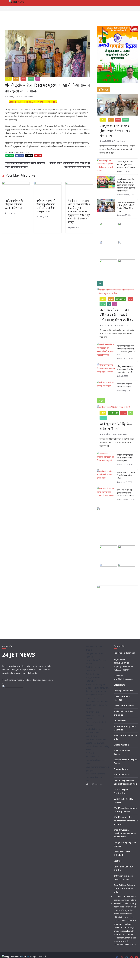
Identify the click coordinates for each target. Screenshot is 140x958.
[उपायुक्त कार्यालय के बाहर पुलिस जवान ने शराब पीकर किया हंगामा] (117, 104)
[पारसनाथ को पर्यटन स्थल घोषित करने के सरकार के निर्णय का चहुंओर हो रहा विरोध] (117, 291)
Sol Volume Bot (121, 866)
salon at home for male (96, 660)
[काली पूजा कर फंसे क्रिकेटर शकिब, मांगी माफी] (117, 407)
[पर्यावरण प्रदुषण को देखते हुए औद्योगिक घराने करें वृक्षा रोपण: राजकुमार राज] (47, 183)
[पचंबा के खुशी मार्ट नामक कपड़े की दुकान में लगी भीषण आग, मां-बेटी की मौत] (106, 167)
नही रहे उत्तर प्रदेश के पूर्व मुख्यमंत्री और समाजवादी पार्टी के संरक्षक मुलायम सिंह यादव (126, 350)
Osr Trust (90, 753)
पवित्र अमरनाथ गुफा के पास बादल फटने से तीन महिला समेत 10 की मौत (125, 369)
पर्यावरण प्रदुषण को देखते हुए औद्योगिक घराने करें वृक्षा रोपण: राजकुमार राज (46, 206)
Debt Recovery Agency (96, 667)
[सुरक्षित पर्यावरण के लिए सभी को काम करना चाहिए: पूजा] (16, 183)
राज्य (38, 79)
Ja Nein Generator (122, 774)
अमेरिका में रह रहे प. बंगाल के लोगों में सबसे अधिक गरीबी (126, 475)
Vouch (130, 690)
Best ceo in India (93, 732)
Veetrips (118, 861)
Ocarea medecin (121, 744)
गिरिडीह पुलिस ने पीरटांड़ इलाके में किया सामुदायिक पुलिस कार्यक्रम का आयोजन (25, 164)
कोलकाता (123, 413)
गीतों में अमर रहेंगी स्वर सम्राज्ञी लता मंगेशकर (124, 385)
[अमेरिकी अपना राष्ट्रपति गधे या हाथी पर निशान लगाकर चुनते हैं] (106, 460)
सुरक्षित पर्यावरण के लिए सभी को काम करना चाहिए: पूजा (14, 204)
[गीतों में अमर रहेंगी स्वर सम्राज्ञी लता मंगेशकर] (106, 387)
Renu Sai (118, 885)
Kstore (133, 900)
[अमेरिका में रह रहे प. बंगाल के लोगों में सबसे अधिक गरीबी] (106, 477)
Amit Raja (124, 434)
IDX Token (118, 876)
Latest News (119, 685)
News (16, 79)
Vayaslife (118, 903)
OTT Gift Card (120, 896)
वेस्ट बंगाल (103, 418)
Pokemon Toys (92, 712)
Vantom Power (127, 705)
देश (109, 304)
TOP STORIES (120, 299)
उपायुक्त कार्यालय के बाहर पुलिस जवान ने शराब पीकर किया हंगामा (115, 130)
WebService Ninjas (94, 674)
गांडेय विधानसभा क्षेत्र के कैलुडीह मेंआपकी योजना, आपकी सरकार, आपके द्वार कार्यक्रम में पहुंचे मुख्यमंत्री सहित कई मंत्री (126, 185)
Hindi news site (92, 756)
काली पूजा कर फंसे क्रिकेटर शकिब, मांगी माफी (116, 426)
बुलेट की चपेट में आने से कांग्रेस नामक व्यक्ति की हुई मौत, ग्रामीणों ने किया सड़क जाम (70, 164)
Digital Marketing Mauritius (97, 688)
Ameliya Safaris (121, 769)
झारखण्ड (31, 79)
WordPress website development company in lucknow (126, 820)
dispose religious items (96, 691)
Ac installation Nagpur (95, 684)
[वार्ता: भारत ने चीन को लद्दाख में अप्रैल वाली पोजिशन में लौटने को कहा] (106, 495)
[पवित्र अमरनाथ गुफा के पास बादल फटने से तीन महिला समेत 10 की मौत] (106, 371)
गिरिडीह (23, 79)
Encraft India (91, 736)
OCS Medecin (120, 720)
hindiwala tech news (94, 729)
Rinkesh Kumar (27, 97)
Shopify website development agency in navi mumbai (125, 833)
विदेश (130, 413)
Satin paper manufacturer (97, 701)
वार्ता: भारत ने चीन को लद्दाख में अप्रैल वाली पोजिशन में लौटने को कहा (125, 493)
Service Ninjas (92, 670)
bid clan (89, 663)
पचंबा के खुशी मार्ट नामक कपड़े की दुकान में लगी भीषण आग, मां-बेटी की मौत (126, 164)
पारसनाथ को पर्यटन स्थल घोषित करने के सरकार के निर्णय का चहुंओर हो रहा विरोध (116, 315)
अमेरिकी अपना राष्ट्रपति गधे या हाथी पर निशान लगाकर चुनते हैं (125, 458)
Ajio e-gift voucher (94, 784)
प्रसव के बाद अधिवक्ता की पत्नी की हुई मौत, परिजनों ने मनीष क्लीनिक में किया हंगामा (126, 206)
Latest (8, 79)
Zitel (87, 780)
